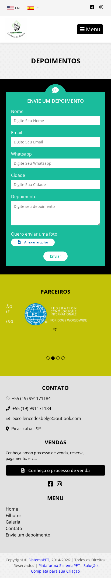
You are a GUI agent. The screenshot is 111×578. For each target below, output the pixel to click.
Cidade (18, 175)
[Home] (13, 29)
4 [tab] (63, 358)
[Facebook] (92, 7)
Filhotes (14, 515)
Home (12, 509)
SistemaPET (39, 559)
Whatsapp (21, 154)
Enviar (55, 256)
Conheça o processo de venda (58, 470)
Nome (17, 111)
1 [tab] (48, 358)
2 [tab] (53, 358)
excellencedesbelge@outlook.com (46, 418)
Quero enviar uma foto (34, 234)
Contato (14, 528)
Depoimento (24, 196)
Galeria (13, 522)
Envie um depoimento (28, 535)
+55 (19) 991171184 (31, 398)
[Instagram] (101, 7)
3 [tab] (58, 358)
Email (16, 133)
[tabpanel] (56, 318)
